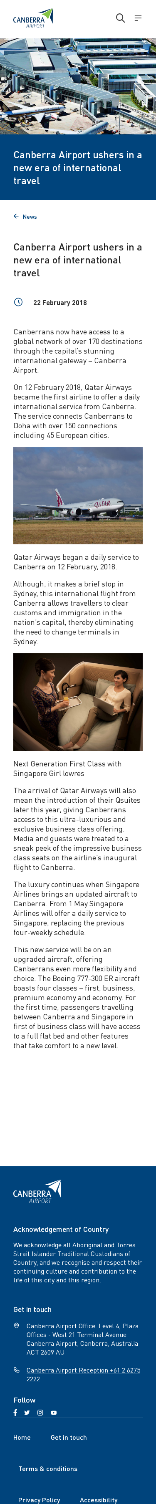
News (25, 216)
